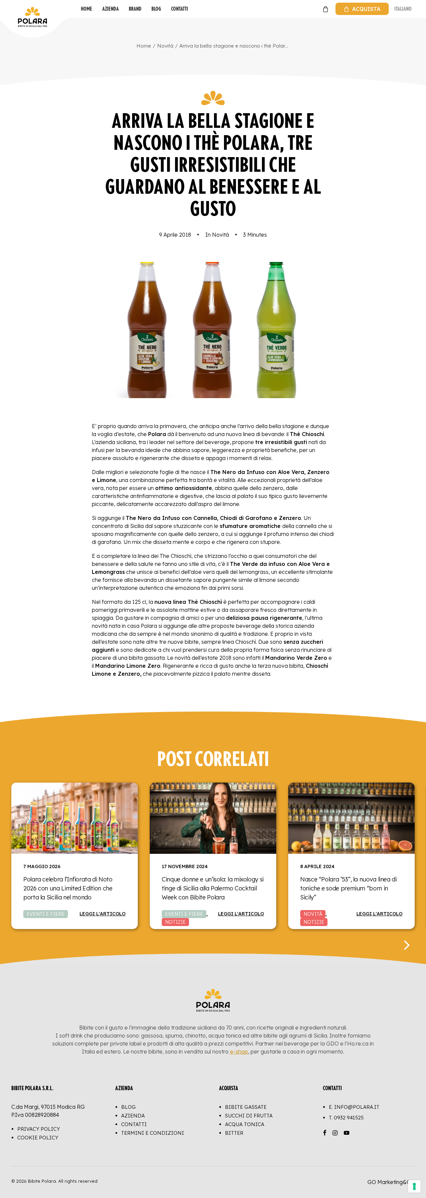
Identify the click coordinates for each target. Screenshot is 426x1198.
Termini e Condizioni (152, 1133)
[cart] (324, 9)
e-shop (239, 1051)
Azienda (110, 9)
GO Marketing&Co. (391, 1182)
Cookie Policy (37, 1137)
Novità (165, 46)
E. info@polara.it (354, 1107)
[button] (74, 818)
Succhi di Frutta (249, 1115)
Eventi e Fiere (46, 914)
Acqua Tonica (244, 1124)
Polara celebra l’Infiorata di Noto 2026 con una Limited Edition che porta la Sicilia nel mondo (67, 888)
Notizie (175, 922)
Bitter (234, 1133)
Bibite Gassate (246, 1107)
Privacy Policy (38, 1129)
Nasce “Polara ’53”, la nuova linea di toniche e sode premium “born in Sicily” (348, 888)
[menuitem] (86, 9)
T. (346, 1117)
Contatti (179, 9)
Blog (156, 9)
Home (86, 9)
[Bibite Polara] (18, 9)
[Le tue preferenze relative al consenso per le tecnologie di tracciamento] (414, 1186)
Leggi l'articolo (102, 914)
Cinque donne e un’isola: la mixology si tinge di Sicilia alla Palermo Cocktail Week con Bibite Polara (213, 888)
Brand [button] (135, 9)
